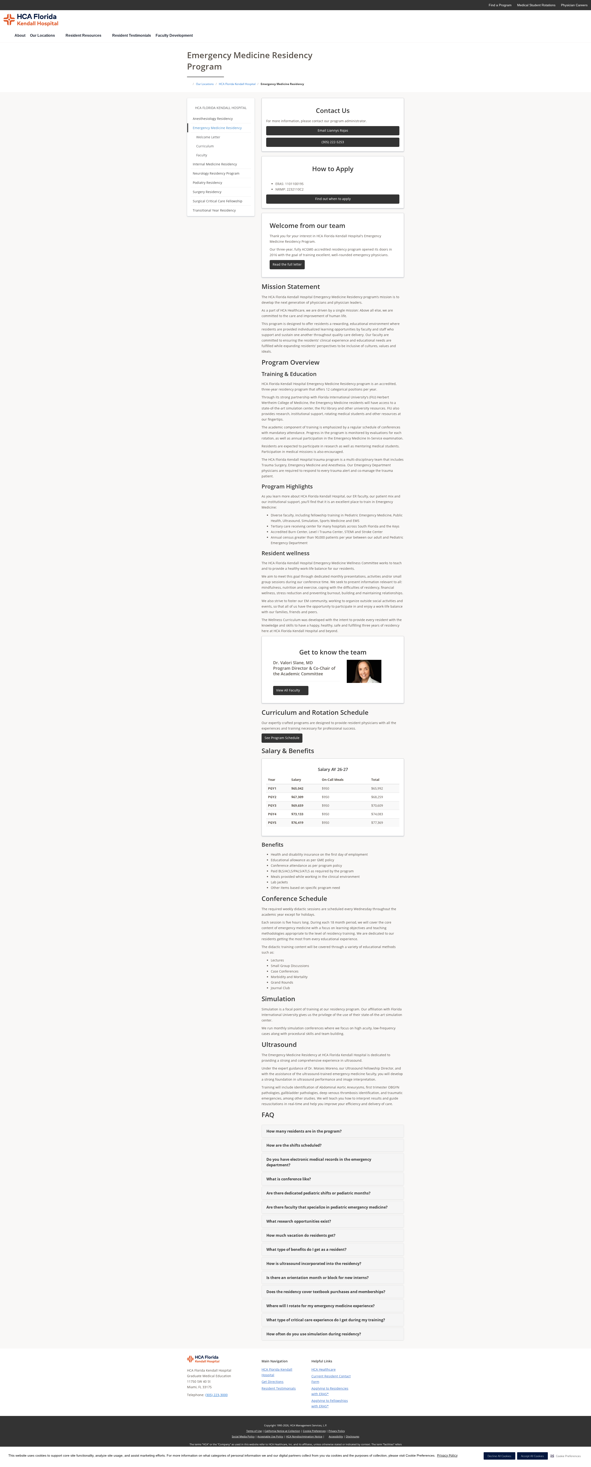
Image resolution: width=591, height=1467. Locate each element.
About (20, 35)
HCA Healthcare (323, 1369)
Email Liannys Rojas (333, 130)
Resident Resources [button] (84, 35)
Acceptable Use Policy (270, 1436)
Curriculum (205, 146)
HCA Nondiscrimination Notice (304, 1436)
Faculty (201, 155)
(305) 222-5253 (333, 142)
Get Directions (272, 1381)
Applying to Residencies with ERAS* (329, 1391)
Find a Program (500, 5)
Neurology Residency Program (216, 173)
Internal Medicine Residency (215, 164)
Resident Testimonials (131, 35)
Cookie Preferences (314, 1431)
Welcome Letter (208, 137)
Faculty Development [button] (175, 35)
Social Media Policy (243, 1436)
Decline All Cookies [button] (499, 1456)
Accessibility (336, 1436)
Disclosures (352, 1436)
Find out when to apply (333, 199)
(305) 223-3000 (216, 1395)
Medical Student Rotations (536, 5)
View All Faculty (288, 690)
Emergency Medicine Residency (217, 128)
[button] (566, 1456)
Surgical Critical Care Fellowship (217, 201)
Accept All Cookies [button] (532, 1456)
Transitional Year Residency (214, 210)
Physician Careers (574, 5)
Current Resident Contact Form (331, 1379)
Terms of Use (254, 1431)
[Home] (6, 36)
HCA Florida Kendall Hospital (221, 108)
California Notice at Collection (282, 1431)
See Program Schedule (282, 738)
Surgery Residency (207, 192)
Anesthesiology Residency (213, 118)
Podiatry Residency (207, 182)
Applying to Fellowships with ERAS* (329, 1403)
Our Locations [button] (43, 35)
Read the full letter (287, 264)
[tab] (333, 1131)
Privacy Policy (447, 1455)
